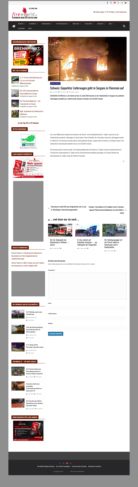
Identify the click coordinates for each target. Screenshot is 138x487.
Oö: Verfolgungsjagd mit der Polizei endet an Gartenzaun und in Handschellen (113, 243)
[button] (25, 24)
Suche (30, 28)
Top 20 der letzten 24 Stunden (79, 466)
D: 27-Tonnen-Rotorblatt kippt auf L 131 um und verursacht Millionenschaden (31, 80)
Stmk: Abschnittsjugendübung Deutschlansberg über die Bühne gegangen (34, 329)
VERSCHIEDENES (46, 24)
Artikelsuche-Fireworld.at (94, 466)
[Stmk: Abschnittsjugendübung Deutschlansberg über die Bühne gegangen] (18, 333)
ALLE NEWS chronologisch (63, 466)
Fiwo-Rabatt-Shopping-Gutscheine (45, 466)
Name (49, 303)
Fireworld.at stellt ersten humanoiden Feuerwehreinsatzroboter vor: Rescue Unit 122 (34, 387)
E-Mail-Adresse (52, 313)
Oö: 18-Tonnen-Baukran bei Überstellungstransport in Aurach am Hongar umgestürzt (34, 371)
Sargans (77, 92)
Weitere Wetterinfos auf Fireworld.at (28, 148)
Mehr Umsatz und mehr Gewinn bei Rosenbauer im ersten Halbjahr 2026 (27, 264)
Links (110, 24)
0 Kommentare (63, 92)
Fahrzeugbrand (71, 92)
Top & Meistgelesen (61, 24)
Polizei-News (88, 24)
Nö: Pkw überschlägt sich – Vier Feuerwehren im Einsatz (30, 102)
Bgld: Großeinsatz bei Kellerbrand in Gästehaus (31, 113)
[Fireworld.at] (13, 26)
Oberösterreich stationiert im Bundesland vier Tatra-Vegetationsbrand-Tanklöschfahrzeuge (26, 255)
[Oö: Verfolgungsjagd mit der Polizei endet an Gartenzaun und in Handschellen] (114, 225)
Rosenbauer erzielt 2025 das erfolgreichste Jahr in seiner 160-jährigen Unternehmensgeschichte (68, 208)
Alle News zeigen (98, 12)
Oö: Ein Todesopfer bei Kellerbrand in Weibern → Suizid (59, 242)
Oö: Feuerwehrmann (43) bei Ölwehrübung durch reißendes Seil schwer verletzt (34, 403)
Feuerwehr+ (32, 24)
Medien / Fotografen (55, 83)
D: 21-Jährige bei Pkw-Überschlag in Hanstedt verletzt (34, 346)
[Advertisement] (28, 211)
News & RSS (76, 24)
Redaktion (100, 24)
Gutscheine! (21, 28)
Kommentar (51, 270)
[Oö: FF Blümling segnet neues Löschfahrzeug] (18, 317)
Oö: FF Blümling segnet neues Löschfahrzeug (34, 313)
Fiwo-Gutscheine (121, 12)
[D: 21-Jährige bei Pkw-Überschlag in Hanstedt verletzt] (18, 349)
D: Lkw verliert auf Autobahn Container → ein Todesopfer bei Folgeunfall (87, 242)
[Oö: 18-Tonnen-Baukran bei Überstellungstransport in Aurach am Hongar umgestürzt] (18, 373)
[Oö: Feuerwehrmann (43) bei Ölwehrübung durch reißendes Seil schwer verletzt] (18, 405)
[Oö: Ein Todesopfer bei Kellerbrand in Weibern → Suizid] (60, 225)
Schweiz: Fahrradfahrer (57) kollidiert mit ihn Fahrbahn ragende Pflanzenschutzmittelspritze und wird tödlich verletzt (106, 210)
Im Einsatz (21, 24)
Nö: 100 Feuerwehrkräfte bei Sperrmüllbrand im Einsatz (29, 92)
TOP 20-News (110, 12)
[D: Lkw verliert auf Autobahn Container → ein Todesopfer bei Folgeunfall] (87, 225)
